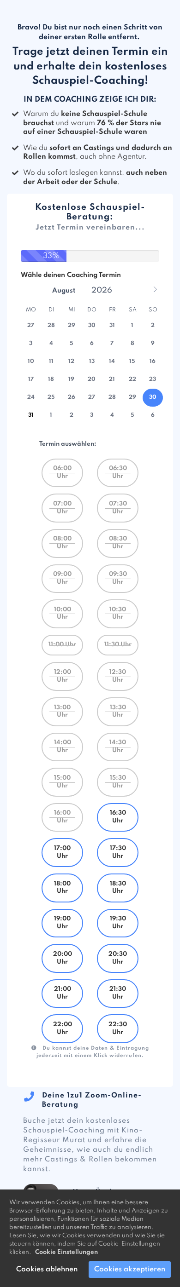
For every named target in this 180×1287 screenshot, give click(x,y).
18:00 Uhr (62, 888)
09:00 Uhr (62, 578)
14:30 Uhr (117, 746)
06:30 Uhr (118, 472)
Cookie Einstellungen (66, 1252)
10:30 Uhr (117, 614)
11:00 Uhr (62, 645)
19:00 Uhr (62, 923)
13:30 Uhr (118, 711)
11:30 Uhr (118, 645)
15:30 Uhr (118, 782)
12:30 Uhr (117, 676)
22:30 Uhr (117, 1028)
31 (31, 415)
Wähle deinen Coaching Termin (71, 275)
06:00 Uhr (62, 472)
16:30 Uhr (118, 817)
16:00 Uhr (62, 817)
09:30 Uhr (118, 578)
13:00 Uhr (62, 711)
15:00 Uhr (62, 782)
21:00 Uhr (62, 993)
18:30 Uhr (118, 888)
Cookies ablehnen (47, 1269)
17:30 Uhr (118, 852)
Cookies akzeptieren (129, 1269)
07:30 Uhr (118, 508)
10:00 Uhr (62, 614)
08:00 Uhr (62, 543)
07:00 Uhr (62, 508)
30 (152, 397)
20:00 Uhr (62, 958)
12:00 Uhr (62, 676)
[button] (155, 289)
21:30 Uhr (117, 993)
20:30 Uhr (117, 958)
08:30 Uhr (118, 543)
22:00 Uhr (62, 1028)
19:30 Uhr (118, 923)
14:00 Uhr (62, 746)
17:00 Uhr (62, 852)
